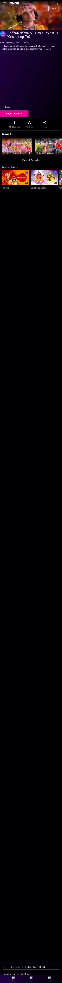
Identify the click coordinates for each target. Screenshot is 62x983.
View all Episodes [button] (31, 160)
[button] (17, 147)
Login (53, 8)
